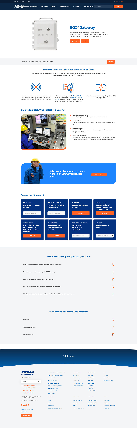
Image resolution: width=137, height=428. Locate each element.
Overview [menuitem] (24, 62)
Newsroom (22, 1)
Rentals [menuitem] (49, 400)
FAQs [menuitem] (44, 62)
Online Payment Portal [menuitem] (53, 388)
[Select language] (114, 1)
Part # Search (88, 6)
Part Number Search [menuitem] (52, 391)
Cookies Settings (26, 415)
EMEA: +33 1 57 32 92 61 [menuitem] (28, 390)
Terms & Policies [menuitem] (25, 412)
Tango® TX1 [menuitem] (91, 386)
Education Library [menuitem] (92, 403)
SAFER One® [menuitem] (76, 380)
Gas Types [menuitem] (75, 403)
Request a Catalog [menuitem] (108, 380)
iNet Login (120, 1)
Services (44, 6)
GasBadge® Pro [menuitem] (92, 391)
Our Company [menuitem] (107, 400)
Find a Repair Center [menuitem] (52, 380)
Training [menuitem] (49, 403)
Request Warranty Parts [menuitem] (53, 383)
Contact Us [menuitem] (106, 375)
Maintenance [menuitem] (51, 405)
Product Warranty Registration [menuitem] (55, 386)
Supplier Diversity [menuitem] (108, 408)
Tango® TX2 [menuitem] (91, 388)
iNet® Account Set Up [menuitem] (78, 383)
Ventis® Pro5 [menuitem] (91, 375)
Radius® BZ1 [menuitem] (91, 383)
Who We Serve (64, 6)
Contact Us (118, 6)
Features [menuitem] (31, 62)
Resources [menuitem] (38, 62)
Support (76, 6)
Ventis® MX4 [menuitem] (91, 378)
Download (80, 213)
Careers (28, 1)
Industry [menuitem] (75, 405)
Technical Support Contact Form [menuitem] (55, 375)
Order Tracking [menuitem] (51, 393)
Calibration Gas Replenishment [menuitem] (55, 408)
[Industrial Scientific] (21, 6)
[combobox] (32, 213)
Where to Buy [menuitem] (107, 378)
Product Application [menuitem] (77, 400)
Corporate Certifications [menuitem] (110, 405)
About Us (16, 1)
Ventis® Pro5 (77, 96)
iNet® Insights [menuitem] (76, 375)
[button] (85, 41)
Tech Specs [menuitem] (50, 62)
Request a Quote (75, 41)
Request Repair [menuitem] (51, 378)
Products (33, 6)
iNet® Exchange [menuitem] (76, 378)
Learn (53, 6)
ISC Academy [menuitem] (91, 405)
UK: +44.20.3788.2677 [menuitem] (28, 393)
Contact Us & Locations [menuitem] (29, 385)
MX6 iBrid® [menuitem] (90, 380)
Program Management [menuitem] (78, 408)
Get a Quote (111, 61)
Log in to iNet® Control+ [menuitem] (78, 386)
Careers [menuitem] (106, 403)
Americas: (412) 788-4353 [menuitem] (29, 388)
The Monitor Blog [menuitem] (92, 400)
